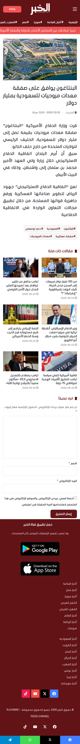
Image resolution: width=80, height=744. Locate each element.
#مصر (25, 22)
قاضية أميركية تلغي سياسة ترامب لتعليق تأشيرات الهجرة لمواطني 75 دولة (59, 379)
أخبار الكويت (69, 645)
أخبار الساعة (70, 583)
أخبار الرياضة (70, 622)
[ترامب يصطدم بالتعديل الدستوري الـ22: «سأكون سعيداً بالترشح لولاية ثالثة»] (20, 361)
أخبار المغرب (69, 664)
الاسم (73, 463)
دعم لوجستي (33, 228)
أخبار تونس (70, 670)
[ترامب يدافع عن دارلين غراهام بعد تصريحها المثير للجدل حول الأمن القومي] (20, 267)
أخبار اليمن (71, 651)
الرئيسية (73, 22)
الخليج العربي (69, 602)
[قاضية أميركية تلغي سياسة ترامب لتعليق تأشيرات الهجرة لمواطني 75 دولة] (59, 361)
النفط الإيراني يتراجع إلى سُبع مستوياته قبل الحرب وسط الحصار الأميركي (22, 332)
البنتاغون (69, 228)
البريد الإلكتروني (67, 480)
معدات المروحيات (40, 236)
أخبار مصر (71, 590)
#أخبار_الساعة (55, 22)
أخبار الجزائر (70, 658)
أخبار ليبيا (72, 677)
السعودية (52, 228)
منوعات (72, 628)
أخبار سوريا (71, 596)
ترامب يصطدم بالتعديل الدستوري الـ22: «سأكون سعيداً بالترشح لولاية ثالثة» (22, 379)
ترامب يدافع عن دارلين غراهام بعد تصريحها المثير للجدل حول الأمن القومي (22, 285)
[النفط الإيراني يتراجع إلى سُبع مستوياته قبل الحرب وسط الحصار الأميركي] (20, 314)
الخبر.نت (70, 112)
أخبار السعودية (68, 638)
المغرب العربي (68, 609)
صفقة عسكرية (65, 236)
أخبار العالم (70, 615)
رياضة (12, 8)
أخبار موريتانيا (69, 683)
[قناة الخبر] (40, 9)
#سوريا (38, 22)
